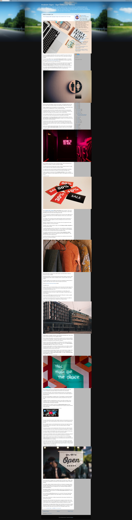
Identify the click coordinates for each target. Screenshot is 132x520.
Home (58, 511)
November (79, 110)
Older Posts (70, 511)
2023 (77, 106)
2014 (77, 132)
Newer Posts (46, 511)
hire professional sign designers (53, 60)
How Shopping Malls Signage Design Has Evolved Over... (82, 115)
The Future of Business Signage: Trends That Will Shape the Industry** (81, 39)
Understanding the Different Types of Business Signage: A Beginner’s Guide (81, 49)
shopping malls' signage (49, 210)
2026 (77, 102)
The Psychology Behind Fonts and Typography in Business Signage (80, 44)
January (78, 122)
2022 (77, 108)
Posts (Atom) (50, 513)
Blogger (72, 517)
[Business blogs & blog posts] (77, 54)
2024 (77, 105)
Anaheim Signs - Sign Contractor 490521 (58, 5)
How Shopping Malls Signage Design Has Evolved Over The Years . (57, 16)
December (79, 109)
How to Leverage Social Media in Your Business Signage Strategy (81, 47)
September (79, 113)
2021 (77, 124)
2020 (77, 125)
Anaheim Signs (83, 15)
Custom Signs (77, 86)
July (78, 118)
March (78, 119)
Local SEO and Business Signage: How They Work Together (81, 42)
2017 (77, 128)
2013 (77, 133)
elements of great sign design (51, 283)
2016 (77, 129)
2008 (77, 136)
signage (44, 390)
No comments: (58, 508)
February (78, 121)
